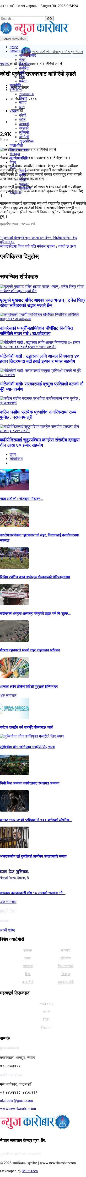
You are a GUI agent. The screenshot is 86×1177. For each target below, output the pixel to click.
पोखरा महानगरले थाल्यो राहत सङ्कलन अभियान (30, 650)
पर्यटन (23, 81)
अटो (22, 72)
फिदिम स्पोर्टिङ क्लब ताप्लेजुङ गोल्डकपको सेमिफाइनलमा (35, 577)
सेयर (22, 60)
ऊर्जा (22, 180)
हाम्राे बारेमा (46, 1004)
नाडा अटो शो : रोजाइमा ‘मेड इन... (21, 499)
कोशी (22, 115)
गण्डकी (24, 128)
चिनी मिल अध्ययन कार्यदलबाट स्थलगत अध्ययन (29, 783)
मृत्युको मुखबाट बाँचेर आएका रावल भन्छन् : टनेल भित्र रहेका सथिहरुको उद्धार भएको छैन (42, 303)
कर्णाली (24, 137)
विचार (23, 98)
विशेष (46, 1019)
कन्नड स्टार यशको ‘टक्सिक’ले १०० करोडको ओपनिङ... (36, 820)
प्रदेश (13, 111)
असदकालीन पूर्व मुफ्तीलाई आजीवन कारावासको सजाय (33, 856)
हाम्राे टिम (8, 910)
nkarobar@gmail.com (16, 1100)
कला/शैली (16, 145)
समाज (23, 171)
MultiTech (30, 1171)
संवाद (23, 102)
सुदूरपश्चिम (26, 141)
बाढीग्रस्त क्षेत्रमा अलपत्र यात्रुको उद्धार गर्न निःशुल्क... (35, 613)
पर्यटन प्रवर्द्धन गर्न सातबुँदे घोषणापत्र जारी (26, 727)
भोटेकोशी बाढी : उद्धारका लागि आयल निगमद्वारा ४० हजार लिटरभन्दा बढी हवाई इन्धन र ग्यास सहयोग (40, 359)
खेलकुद (15, 154)
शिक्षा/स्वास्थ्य (19, 150)
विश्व (13, 162)
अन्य (13, 167)
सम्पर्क (46, 1011)
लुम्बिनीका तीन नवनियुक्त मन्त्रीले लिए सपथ (27, 747)
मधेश (22, 120)
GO (49, 18)
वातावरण (25, 188)
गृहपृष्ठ (14, 47)
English (15, 192)
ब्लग (22, 107)
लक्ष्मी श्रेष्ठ (7, 930)
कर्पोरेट (24, 68)
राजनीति (15, 85)
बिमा (22, 77)
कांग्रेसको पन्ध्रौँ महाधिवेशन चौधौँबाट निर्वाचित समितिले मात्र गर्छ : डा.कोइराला (36, 331)
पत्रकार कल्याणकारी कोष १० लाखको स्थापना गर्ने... (32, 893)
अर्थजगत (16, 51)
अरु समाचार (8, 695)
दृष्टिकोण (16, 90)
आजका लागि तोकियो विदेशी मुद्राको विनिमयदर (29, 686)
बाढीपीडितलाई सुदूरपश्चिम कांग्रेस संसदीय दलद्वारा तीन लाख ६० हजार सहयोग (40, 442)
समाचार (27, 950)
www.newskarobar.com (18, 1109)
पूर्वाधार (24, 184)
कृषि (22, 175)
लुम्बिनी (24, 132)
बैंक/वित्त (24, 64)
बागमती (24, 124)
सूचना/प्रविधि (19, 158)
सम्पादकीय (26, 94)
